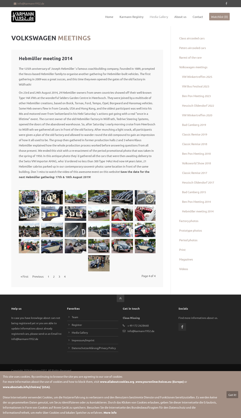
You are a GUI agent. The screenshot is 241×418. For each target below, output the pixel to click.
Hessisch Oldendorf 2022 (198, 105)
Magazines (186, 259)
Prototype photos (190, 230)
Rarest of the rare (190, 57)
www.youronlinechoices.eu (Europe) (160, 382)
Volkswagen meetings (193, 67)
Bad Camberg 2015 (194, 192)
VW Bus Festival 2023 (195, 86)
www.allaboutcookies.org (117, 382)
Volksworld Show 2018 (196, 163)
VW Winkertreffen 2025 (197, 76)
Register (77, 324)
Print (182, 249)
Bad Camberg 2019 (194, 124)
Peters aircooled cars (192, 48)
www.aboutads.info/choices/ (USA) (26, 387)
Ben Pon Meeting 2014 (196, 201)
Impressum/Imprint (83, 340)
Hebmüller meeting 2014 (198, 211)
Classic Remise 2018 (194, 144)
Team (75, 317)
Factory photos (188, 221)
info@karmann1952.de (30, 3)
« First (24, 276)
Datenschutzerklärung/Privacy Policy (94, 348)
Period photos (188, 240)
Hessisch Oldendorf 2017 (198, 182)
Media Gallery (80, 332)
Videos (183, 269)
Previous (38, 276)
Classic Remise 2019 (194, 134)
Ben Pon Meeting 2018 (196, 153)
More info (110, 412)
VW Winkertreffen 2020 (197, 115)
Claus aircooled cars (192, 38)
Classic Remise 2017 (194, 173)
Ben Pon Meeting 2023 (196, 96)
